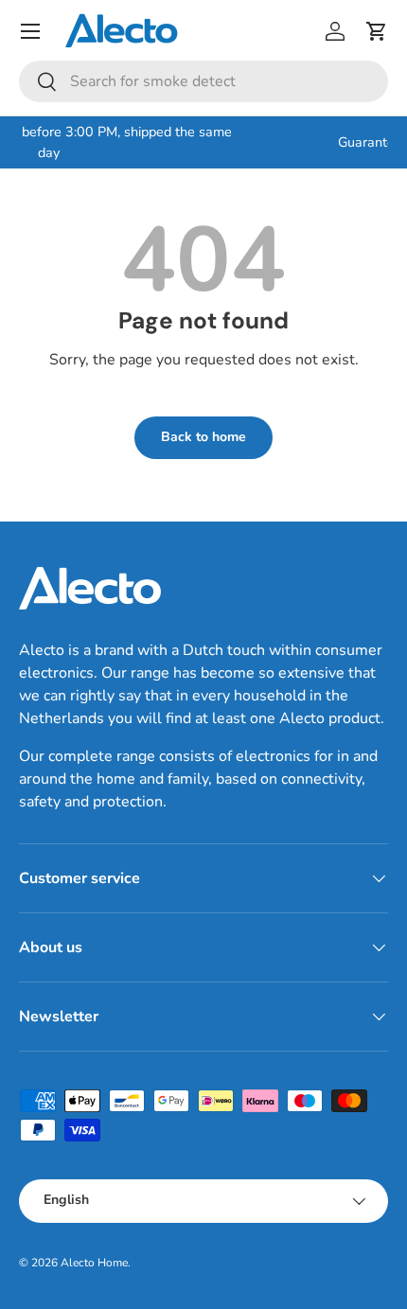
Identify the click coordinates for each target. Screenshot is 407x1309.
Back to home (203, 437)
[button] (377, 31)
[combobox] (203, 81)
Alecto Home (94, 1262)
